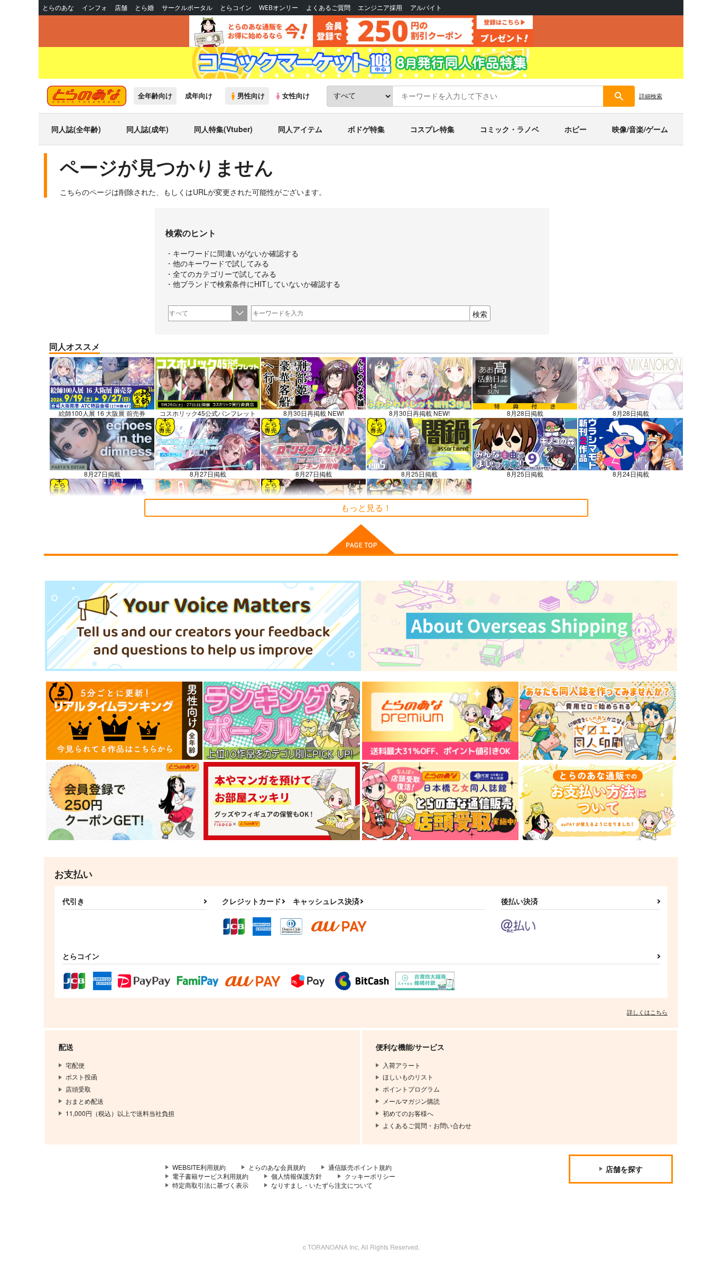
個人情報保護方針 (296, 1175)
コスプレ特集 (432, 129)
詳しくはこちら (647, 1012)
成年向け (198, 95)
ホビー (575, 129)
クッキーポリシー (370, 1175)
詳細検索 (650, 95)
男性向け (251, 95)
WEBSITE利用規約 (199, 1166)
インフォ (94, 7)
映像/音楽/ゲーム (640, 129)
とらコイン (236, 7)
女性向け (296, 95)
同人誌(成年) (147, 129)
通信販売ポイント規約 (360, 1166)
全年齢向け (155, 95)
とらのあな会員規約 (277, 1166)
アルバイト (426, 7)
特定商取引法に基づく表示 (210, 1184)
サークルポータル (187, 7)
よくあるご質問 (328, 7)
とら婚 (144, 7)
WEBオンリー (278, 7)
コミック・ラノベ (509, 129)
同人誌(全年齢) (76, 129)
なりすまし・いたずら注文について (322, 1184)
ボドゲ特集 (366, 129)
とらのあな (58, 7)
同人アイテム (300, 129)
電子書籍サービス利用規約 (210, 1175)
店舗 (121, 7)
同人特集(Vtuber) (223, 129)
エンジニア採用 (380, 7)
